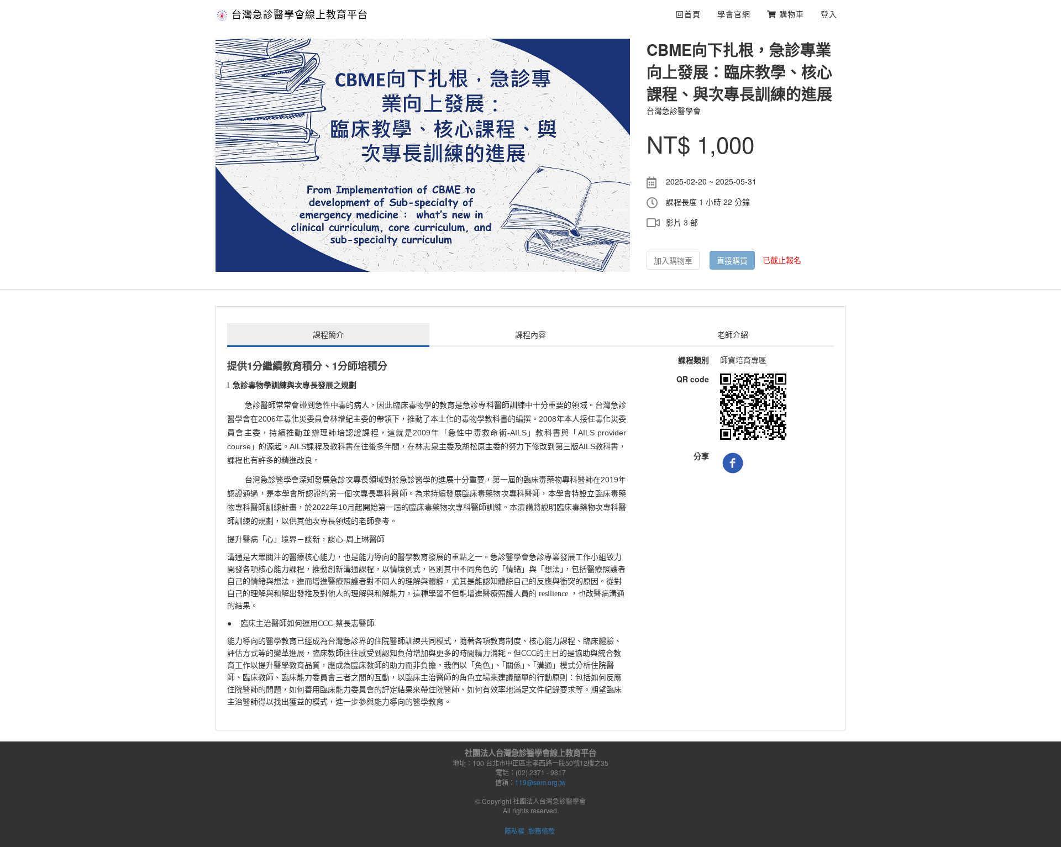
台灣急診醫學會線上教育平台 (300, 14)
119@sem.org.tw (540, 782)
